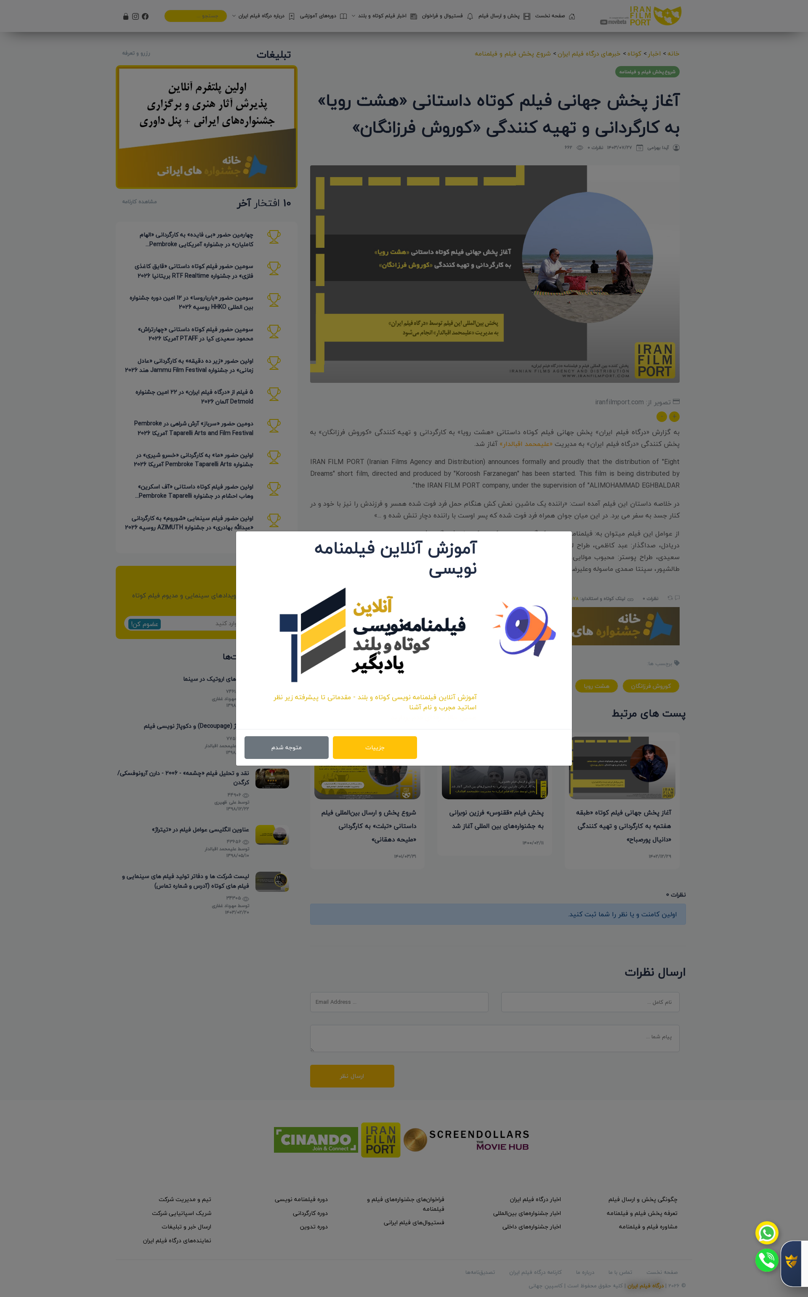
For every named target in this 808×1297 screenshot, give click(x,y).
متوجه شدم (286, 747)
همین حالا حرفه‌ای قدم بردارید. (433, 717)
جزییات (375, 747)
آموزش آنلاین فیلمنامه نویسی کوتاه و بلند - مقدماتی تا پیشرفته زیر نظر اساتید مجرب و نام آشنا (375, 702)
